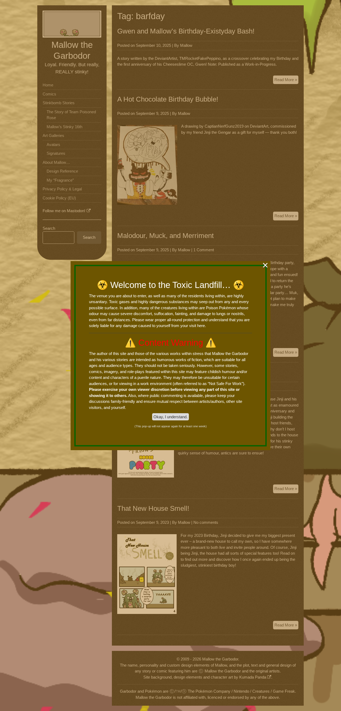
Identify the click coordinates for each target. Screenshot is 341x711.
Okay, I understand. (170, 417)
